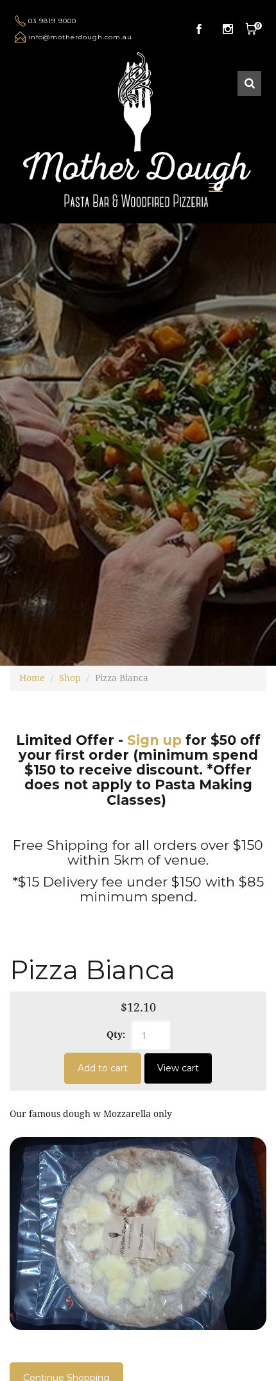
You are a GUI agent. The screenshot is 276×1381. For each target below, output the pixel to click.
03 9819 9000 (52, 21)
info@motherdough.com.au (80, 37)
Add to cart (103, 1068)
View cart (178, 1068)
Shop (70, 678)
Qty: (116, 1034)
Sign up (154, 740)
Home (32, 678)
